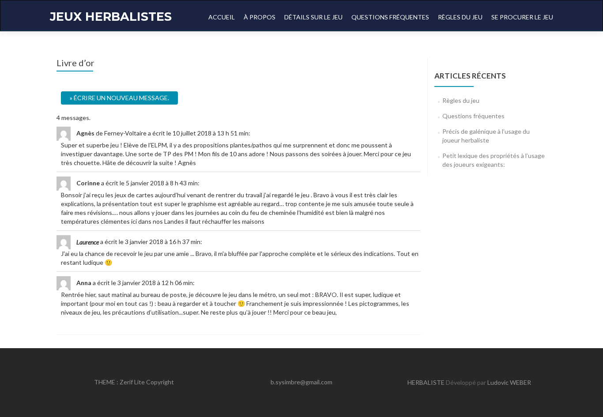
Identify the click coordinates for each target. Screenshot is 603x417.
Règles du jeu (460, 17)
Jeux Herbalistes (111, 16)
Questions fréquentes (390, 17)
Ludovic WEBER (509, 382)
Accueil (221, 17)
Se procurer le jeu (522, 17)
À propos (259, 17)
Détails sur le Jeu (313, 17)
